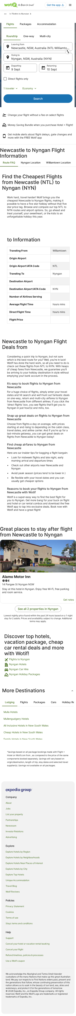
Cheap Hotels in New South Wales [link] (23, 732)
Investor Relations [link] (14, 831)
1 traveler (9, 88)
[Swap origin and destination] (67, 51)
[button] (38, 690)
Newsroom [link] (11, 825)
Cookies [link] (10, 912)
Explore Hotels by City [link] (16, 868)
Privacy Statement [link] (15, 906)
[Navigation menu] (70, 5)
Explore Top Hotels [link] (15, 874)
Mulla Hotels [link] (10, 711)
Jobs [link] (8, 808)
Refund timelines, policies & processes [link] (24, 955)
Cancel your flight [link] (14, 949)
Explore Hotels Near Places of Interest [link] (24, 863)
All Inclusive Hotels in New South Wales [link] (26, 725)
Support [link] (9, 938)
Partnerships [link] (12, 820)
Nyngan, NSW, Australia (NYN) (31, 58)
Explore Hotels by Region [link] (18, 851)
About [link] (8, 803)
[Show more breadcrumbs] (5, 14)
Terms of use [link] (12, 917)
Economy (27, 88)
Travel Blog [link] (11, 886)
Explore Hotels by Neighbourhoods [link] (23, 857)
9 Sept (15, 69)
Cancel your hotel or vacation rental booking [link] (27, 943)
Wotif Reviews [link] (13, 891)
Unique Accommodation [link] (17, 880)
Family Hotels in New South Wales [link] (23, 739)
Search (38, 98)
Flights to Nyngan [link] (20, 13)
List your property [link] (14, 814)
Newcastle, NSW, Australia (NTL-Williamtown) (41, 48)
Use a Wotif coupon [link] (15, 960)
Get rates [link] (68, 599)
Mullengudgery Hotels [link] (16, 718)
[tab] (10, 24)
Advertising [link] (11, 837)
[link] (38, 660)
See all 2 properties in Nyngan (38, 609)
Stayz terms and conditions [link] (19, 923)
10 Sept (52, 69)
